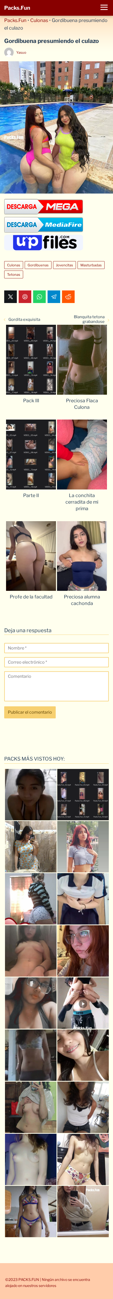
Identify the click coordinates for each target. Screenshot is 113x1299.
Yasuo (21, 52)
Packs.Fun (17, 8)
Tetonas (13, 274)
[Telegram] (54, 296)
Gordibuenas (38, 265)
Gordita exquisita (24, 319)
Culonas (39, 20)
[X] (10, 296)
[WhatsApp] (39, 296)
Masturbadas (91, 265)
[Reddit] (68, 296)
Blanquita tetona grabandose (89, 319)
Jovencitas (64, 265)
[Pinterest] (25, 296)
